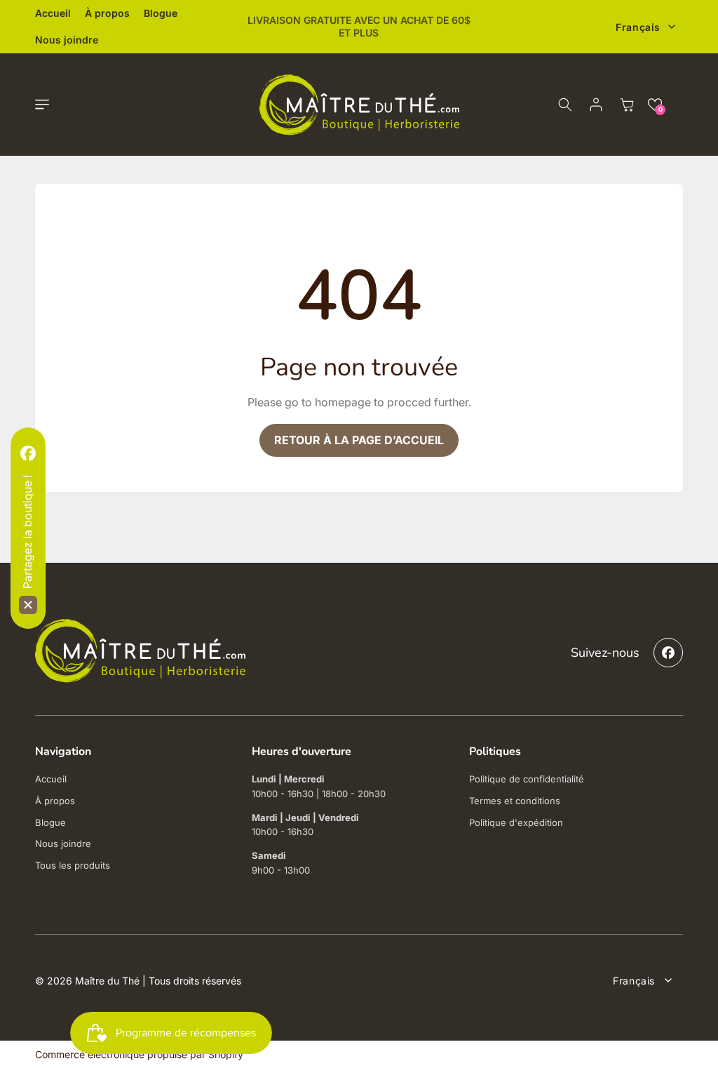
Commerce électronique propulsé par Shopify (139, 1054)
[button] (42, 104)
